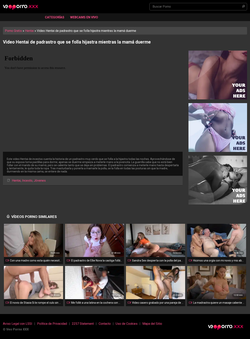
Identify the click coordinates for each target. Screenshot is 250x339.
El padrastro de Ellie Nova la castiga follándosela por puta (97, 260)
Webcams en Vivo (84, 17)
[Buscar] (243, 6)
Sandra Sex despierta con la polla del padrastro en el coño (158, 260)
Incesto (27, 180)
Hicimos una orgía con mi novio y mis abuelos (219, 260)
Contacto (105, 324)
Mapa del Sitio (152, 324)
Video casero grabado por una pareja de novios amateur (158, 302)
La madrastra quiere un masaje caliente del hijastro (219, 302)
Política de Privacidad (52, 324)
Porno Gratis (13, 31)
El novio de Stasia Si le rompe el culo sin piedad (36, 302)
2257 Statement (83, 324)
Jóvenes (40, 180)
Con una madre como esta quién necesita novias (36, 260)
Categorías (54, 17)
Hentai (29, 31)
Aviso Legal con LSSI (17, 324)
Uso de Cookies (127, 324)
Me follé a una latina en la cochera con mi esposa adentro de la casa (97, 302)
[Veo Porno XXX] (22, 7)
